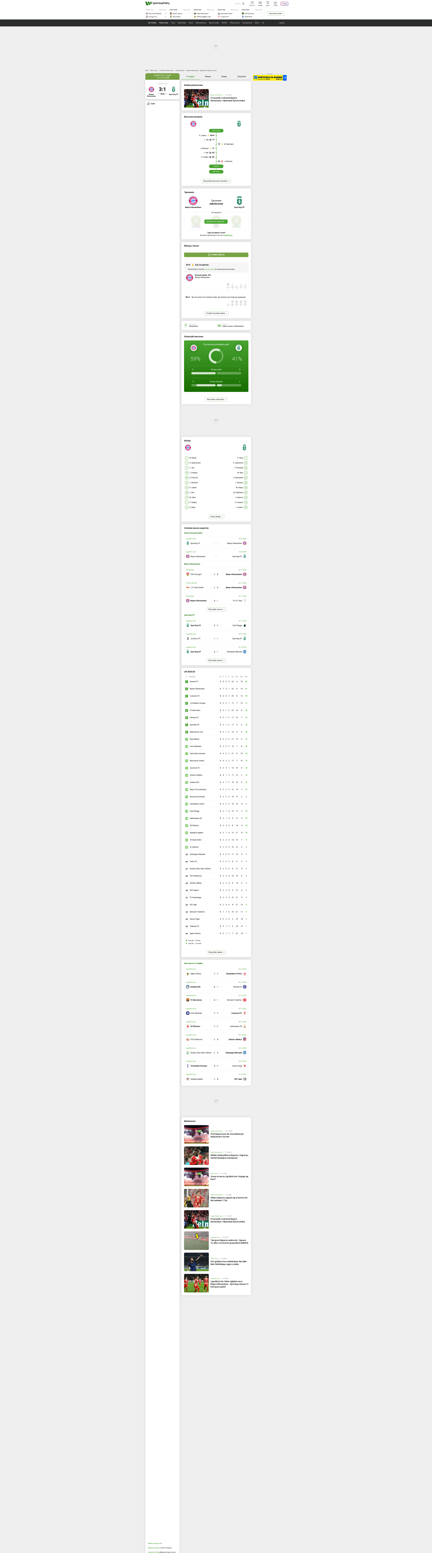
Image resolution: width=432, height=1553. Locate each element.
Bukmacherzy (201, 23)
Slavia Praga (194, 919)
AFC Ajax (193, 905)
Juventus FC (195, 768)
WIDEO (224, 23)
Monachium (193, 326)
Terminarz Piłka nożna (167, 70)
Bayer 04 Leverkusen (198, 789)
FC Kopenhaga (195, 897)
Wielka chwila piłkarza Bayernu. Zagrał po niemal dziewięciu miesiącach (229, 1156)
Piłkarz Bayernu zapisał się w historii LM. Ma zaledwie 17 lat (229, 1199)
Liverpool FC (195, 696)
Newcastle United (197, 761)
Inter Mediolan (195, 746)
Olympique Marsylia (197, 854)
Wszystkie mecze (215, 609)
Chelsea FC (194, 717)
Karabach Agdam (196, 833)
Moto (257, 23)
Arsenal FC (194, 681)
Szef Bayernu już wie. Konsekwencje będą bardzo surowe (227, 1135)
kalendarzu (228, 235)
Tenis (173, 23)
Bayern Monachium (217, 95)
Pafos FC (193, 861)
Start (146, 70)
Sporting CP (194, 725)
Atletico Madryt (196, 775)
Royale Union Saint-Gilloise (200, 869)
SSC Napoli (194, 890)
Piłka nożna (163, 23)
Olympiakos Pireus (197, 804)
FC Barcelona (195, 710)
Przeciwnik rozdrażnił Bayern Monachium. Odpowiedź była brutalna (228, 99)
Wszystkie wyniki (275, 13)
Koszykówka (247, 23)
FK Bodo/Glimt (195, 840)
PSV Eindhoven (196, 876)
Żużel (191, 23)
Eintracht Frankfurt (197, 912)
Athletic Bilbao (195, 883)
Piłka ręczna (235, 23)
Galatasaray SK (196, 818)
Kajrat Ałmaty (195, 933)
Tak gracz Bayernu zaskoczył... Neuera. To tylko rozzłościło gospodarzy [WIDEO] (229, 1241)
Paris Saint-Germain (197, 753)
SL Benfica (194, 847)
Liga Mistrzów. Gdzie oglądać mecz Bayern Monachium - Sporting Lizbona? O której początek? (229, 1284)
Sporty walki (214, 23)
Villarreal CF (194, 926)
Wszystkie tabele (215, 952)
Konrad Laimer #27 (203, 275)
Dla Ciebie (152, 23)
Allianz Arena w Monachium (233, 326)
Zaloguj (284, 4)
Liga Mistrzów (180, 70)
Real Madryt (194, 739)
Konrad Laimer (209, 269)
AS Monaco (194, 825)
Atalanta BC (194, 782)
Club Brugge (194, 811)
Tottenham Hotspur (198, 703)
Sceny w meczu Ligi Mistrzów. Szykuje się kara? (229, 1177)
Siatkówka (182, 23)
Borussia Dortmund (197, 797)
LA (263, 23)
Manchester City (196, 732)
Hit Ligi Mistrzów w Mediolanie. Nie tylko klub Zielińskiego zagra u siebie (229, 1262)
